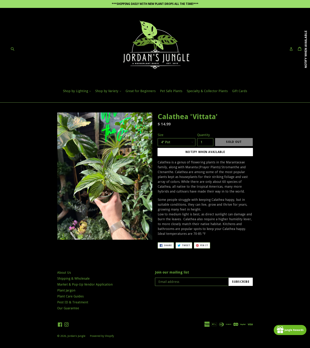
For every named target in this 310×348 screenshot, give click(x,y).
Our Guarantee (68, 308)
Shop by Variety (109, 91)
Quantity (203, 135)
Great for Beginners (141, 91)
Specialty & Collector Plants (207, 91)
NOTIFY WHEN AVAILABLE (205, 152)
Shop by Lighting (78, 91)
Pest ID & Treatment (72, 302)
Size (160, 135)
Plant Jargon (66, 290)
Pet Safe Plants (171, 91)
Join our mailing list (172, 272)
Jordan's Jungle (76, 336)
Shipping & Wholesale (73, 278)
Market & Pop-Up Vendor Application (85, 284)
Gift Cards (239, 91)
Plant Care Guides (70, 296)
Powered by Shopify (102, 336)
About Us (64, 272)
